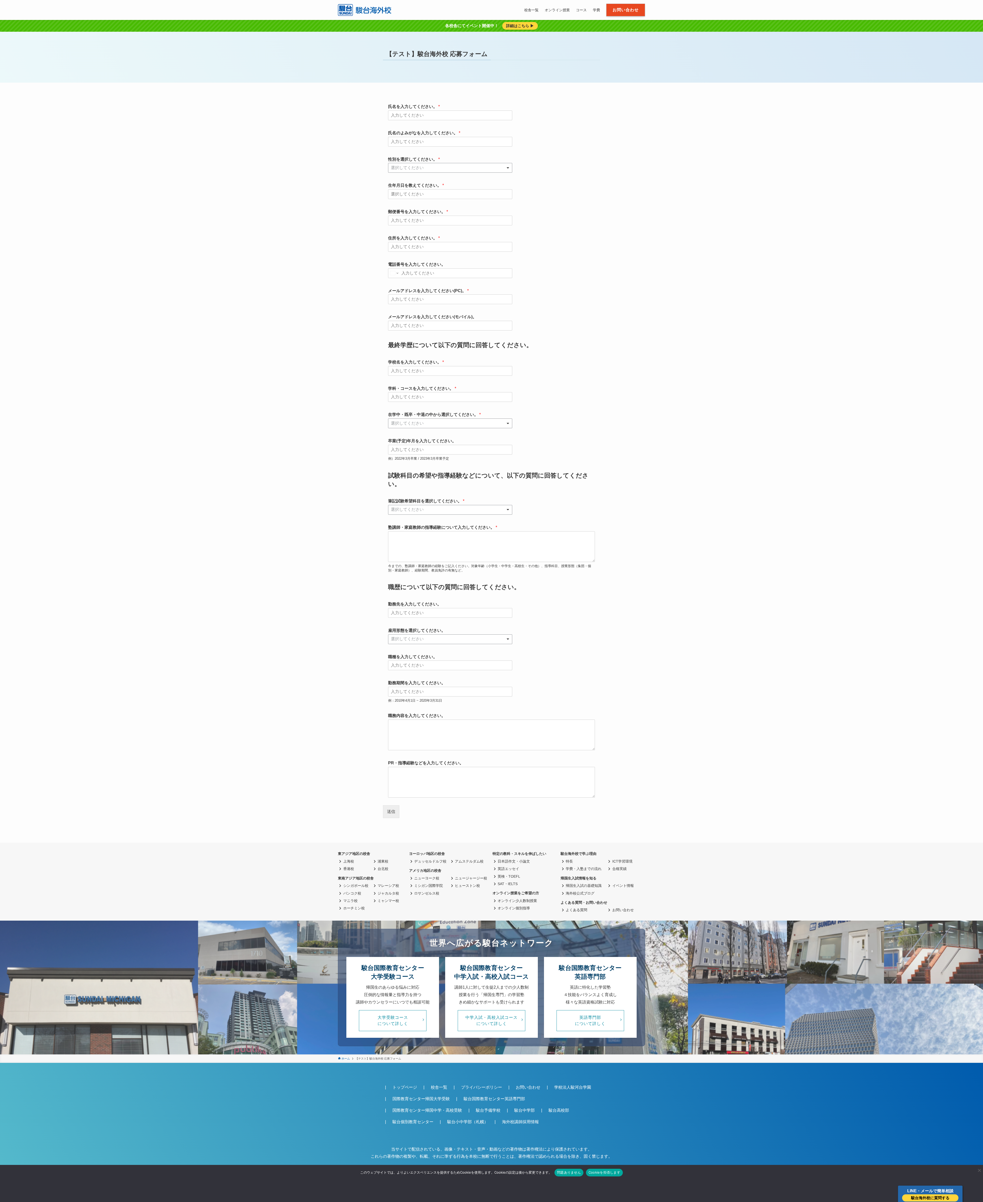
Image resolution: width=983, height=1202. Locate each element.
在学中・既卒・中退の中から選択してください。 (434, 414)
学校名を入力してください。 (416, 362)
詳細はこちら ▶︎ (520, 26)
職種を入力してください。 (412, 657)
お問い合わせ (528, 1087)
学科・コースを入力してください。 (422, 388)
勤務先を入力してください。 (414, 604)
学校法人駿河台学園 (572, 1087)
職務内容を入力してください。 (416, 715)
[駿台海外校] (365, 10)
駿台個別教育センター (412, 1122)
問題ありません (569, 1172)
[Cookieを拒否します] (979, 1170)
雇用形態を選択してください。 (416, 630)
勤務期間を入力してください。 (416, 683)
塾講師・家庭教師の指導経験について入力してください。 (442, 527)
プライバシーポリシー (481, 1087)
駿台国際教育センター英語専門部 (494, 1099)
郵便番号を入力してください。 (418, 211)
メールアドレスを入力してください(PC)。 (428, 291)
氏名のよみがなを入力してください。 (424, 133)
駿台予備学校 (488, 1110)
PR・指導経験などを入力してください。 (426, 763)
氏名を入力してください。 (414, 106)
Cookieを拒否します (604, 1172)
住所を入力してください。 (414, 238)
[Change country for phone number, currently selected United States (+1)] (394, 273)
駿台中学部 (524, 1110)
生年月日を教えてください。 (416, 185)
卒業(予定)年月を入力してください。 (422, 441)
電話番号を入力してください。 (416, 264)
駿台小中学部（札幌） (467, 1122)
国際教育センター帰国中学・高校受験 (427, 1110)
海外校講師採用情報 (520, 1122)
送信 (391, 811)
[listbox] (450, 168)
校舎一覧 (439, 1087)
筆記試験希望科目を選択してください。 (426, 501)
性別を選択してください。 (414, 159)
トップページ (404, 1087)
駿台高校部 (559, 1110)
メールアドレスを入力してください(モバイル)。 (432, 317)
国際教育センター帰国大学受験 (421, 1099)
